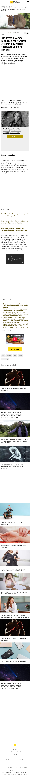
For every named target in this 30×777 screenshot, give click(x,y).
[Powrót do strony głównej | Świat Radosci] (15, 2)
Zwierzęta (9, 355)
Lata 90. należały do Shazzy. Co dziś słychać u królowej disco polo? (14, 215)
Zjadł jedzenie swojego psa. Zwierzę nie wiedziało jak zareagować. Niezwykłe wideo (14, 229)
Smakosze (21, 770)
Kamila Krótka (8, 33)
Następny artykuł (15, 349)
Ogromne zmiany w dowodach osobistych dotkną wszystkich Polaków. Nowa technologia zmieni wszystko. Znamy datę (15, 325)
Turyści (17, 770)
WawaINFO (24, 767)
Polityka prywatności (15, 752)
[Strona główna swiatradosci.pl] (15, 746)
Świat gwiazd (14, 774)
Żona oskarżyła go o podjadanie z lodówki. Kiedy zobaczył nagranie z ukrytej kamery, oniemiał (16, 305)
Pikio (11, 767)
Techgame (8, 772)
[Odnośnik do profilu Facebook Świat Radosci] (15, 763)
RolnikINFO (5, 770)
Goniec (25, 774)
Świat (11, 6)
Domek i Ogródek (7, 774)
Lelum (14, 767)
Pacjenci (10, 770)
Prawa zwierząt (5, 359)
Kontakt (15, 754)
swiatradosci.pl (5, 6)
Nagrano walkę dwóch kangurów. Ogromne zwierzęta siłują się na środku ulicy (14, 222)
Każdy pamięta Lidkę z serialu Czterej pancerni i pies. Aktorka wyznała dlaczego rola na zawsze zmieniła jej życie (15, 313)
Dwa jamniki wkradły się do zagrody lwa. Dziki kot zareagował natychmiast (15, 309)
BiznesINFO (18, 767)
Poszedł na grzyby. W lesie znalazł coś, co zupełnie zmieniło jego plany (15, 321)
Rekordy (20, 355)
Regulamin (15, 749)
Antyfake (17, 772)
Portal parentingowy (23, 772)
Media (15, 355)
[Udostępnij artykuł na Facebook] (25, 33)
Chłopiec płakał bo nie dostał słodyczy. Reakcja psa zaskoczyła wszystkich (14, 318)
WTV (14, 770)
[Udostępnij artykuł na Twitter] (27, 33)
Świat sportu (20, 774)
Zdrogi (12, 772)
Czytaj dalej (15, 137)
